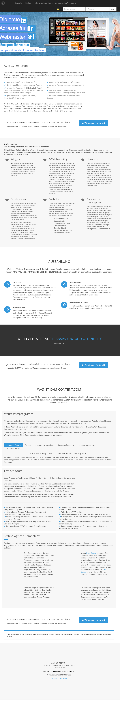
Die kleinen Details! (13, 448)
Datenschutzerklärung (59, 678)
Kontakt (28, 3)
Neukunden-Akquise (13, 445)
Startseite (18, 3)
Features (28, 445)
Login (113, 9)
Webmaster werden (93, 123)
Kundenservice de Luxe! (87, 445)
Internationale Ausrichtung (44, 445)
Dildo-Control (31, 88)
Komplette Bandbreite (66, 445)
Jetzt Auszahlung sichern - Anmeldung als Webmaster (55, 3)
